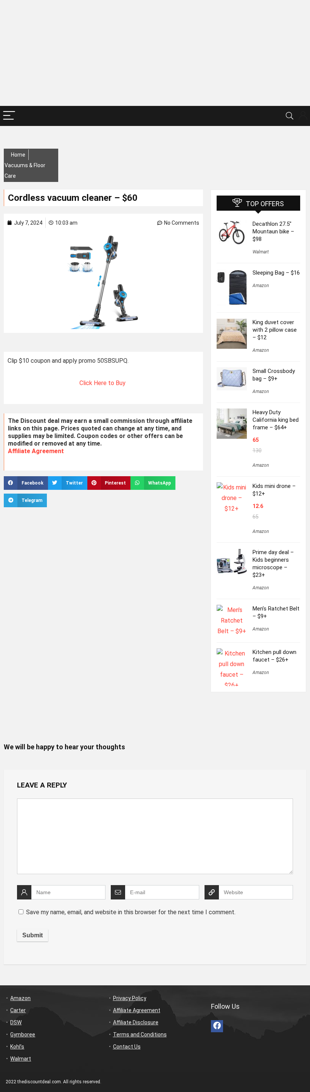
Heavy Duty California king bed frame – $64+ (276, 420)
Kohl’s (17, 1047)
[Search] (290, 116)
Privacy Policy (129, 998)
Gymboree (22, 1034)
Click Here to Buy (103, 383)
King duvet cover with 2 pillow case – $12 (275, 330)
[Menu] (9, 116)
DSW (16, 1022)
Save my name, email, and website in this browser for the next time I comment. (131, 912)
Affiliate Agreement (36, 451)
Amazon (261, 285)
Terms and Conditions (140, 1034)
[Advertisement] (155, 53)
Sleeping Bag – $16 (276, 272)
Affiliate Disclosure (135, 1022)
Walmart (261, 252)
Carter (18, 1010)
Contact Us (127, 1047)
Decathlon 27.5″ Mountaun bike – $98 (273, 231)
